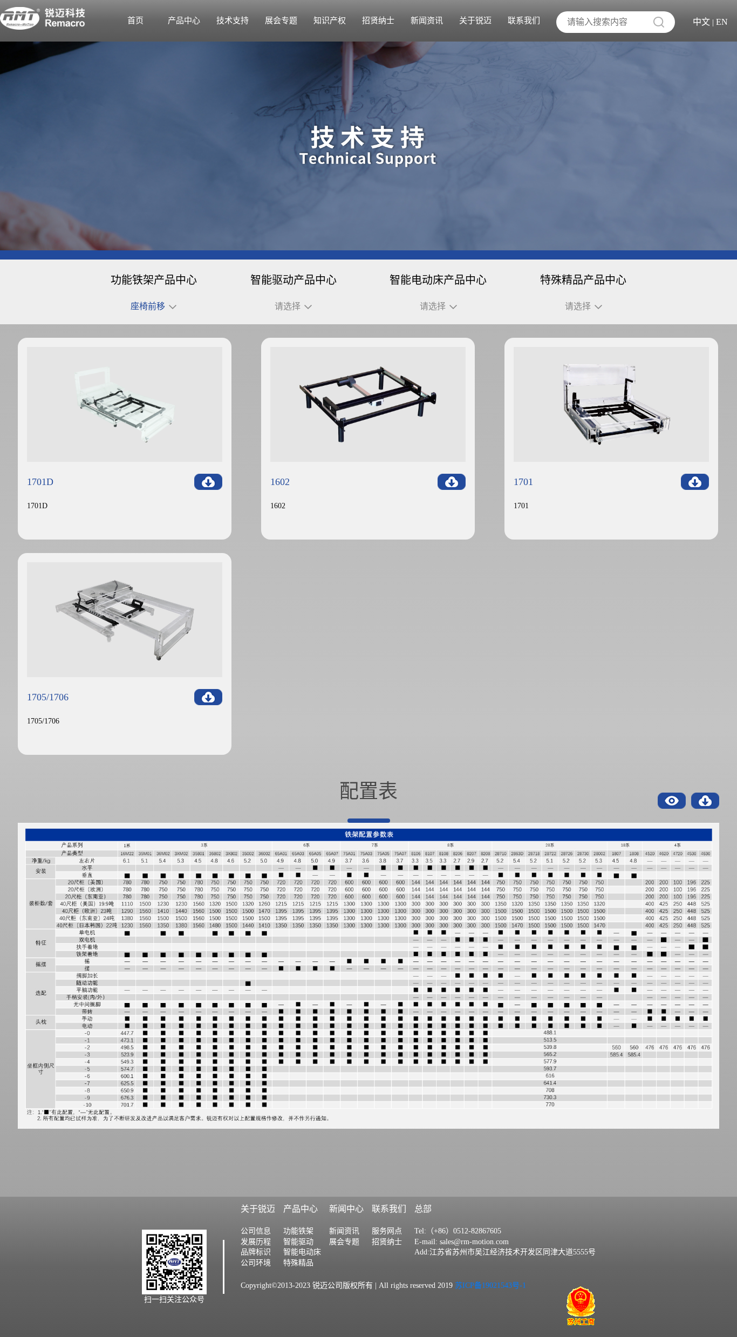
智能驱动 (298, 1242)
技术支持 (232, 20)
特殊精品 (298, 1263)
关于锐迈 (475, 20)
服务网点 (387, 1231)
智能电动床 (302, 1252)
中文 (701, 21)
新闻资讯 (427, 20)
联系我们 (524, 20)
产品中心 (184, 20)
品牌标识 (256, 1252)
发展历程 (256, 1242)
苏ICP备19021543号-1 (489, 1285)
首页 (135, 20)
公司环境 (256, 1263)
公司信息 (256, 1231)
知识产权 (329, 20)
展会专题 (281, 20)
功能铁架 (298, 1231)
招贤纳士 (378, 20)
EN (722, 21)
